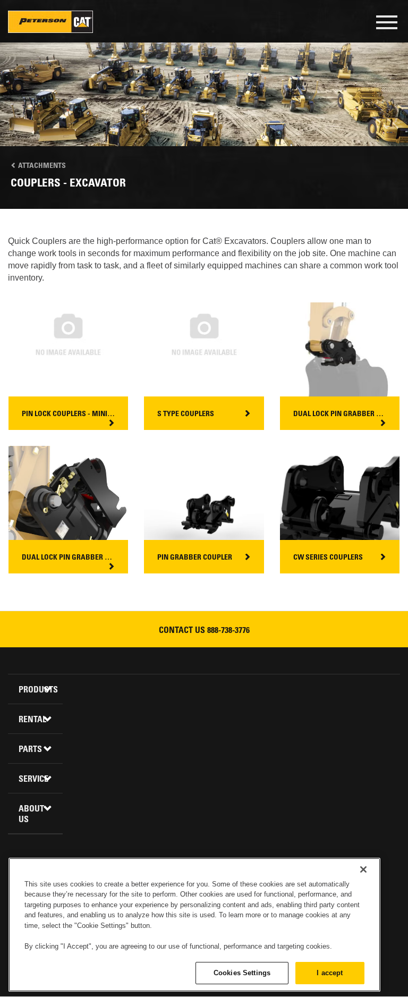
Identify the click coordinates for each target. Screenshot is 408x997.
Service (33, 779)
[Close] (363, 869)
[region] (194, 925)
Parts (30, 750)
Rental (32, 720)
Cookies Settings (242, 973)
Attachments (41, 166)
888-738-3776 (228, 631)
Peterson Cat (50, 22)
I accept (330, 973)
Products (37, 690)
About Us (31, 814)
